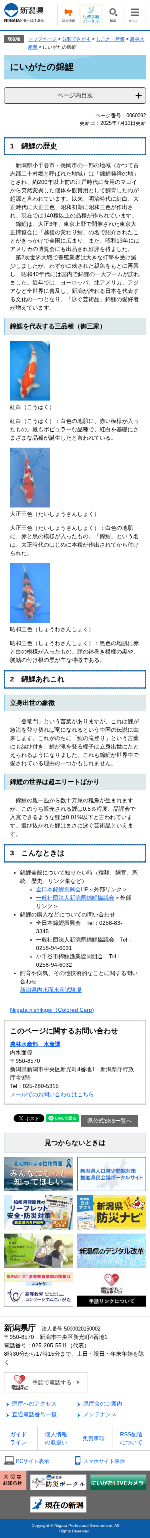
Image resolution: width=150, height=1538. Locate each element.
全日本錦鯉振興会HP (62, 889)
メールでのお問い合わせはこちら (52, 1094)
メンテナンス (100, 1414)
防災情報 (68, 15)
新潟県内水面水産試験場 (51, 990)
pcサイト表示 (32, 1461)
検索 (113, 15)
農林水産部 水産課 (35, 1044)
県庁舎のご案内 (102, 1403)
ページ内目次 (75, 95)
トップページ (42, 39)
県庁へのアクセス (34, 1403)
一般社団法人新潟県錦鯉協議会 (75, 897)
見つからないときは (75, 1143)
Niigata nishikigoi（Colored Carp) (52, 1010)
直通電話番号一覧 (34, 1414)
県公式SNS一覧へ (109, 1120)
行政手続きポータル (91, 15)
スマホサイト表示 (104, 1461)
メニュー (135, 15)
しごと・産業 (110, 39)
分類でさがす (76, 39)
